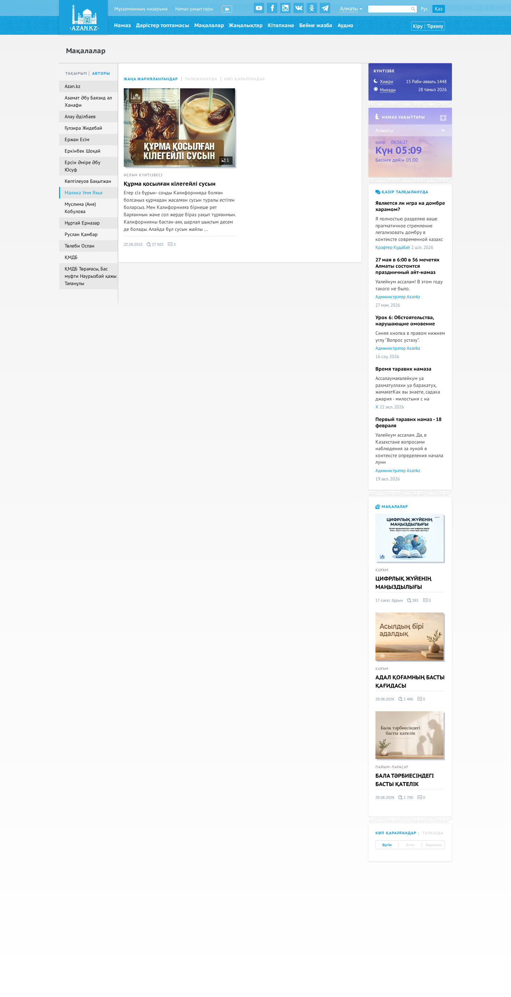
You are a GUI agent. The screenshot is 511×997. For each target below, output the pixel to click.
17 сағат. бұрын (389, 600)
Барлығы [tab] (433, 845)
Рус (424, 9)
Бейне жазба (315, 25)
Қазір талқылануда (404, 192)
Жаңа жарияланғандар (151, 79)
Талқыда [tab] (432, 833)
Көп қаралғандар (244, 79)
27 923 (157, 244)
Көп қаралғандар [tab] (395, 833)
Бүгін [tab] (386, 845)
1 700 (408, 797)
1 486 (408, 699)
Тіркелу (435, 26)
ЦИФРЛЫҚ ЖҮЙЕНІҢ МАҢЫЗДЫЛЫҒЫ (403, 583)
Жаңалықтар (245, 25)
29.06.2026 (384, 699)
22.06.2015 (133, 244)
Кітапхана (281, 25)
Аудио (345, 25)
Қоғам (382, 570)
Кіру (418, 26)
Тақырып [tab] (76, 73)
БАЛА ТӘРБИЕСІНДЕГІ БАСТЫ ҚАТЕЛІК (404, 780)
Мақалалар (209, 25)
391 (415, 600)
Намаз (122, 25)
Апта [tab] (410, 845)
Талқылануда (201, 79)
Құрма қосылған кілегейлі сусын (170, 184)
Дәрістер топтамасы (162, 25)
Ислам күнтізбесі (143, 175)
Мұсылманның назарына (141, 9)
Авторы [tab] (101, 73)
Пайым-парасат (391, 767)
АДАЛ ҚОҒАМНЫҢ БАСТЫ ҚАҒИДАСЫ (410, 681)
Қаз (439, 9)
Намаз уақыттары (194, 9)
